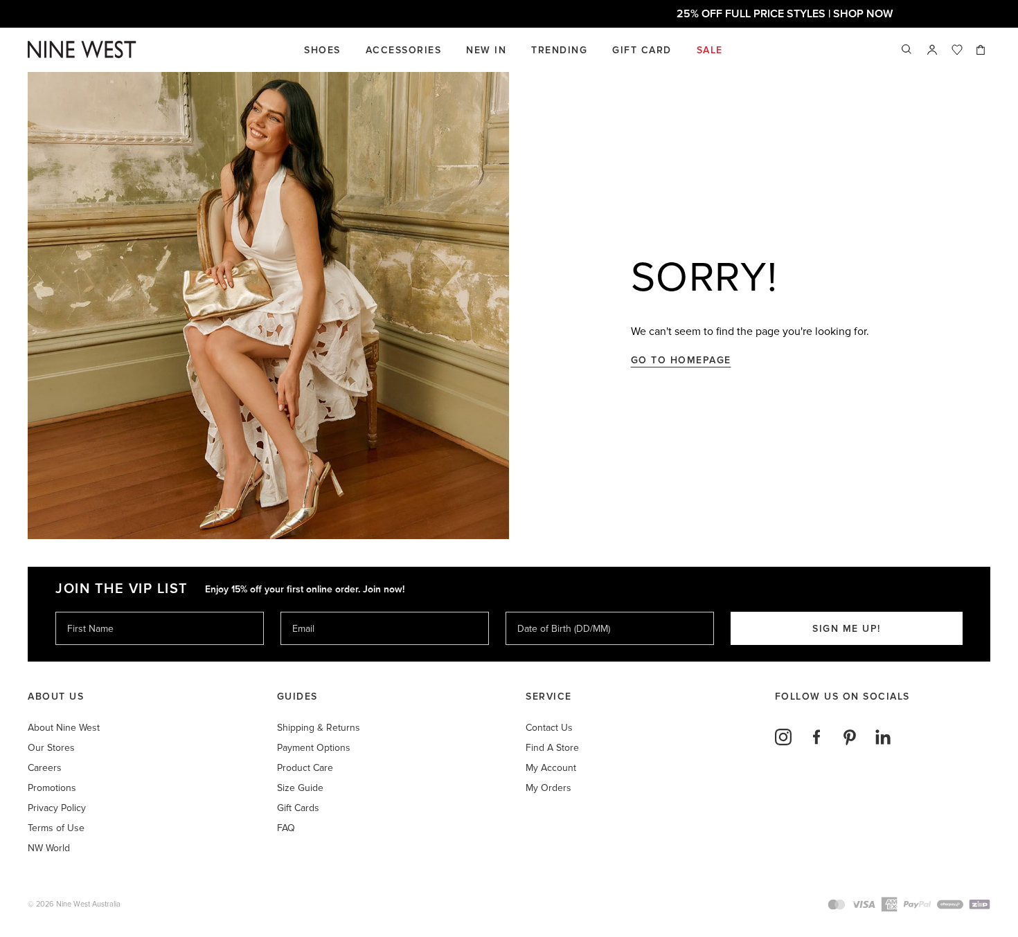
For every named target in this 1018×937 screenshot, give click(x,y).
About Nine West (64, 728)
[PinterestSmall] (849, 737)
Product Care (305, 768)
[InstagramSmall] (783, 737)
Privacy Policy (57, 808)
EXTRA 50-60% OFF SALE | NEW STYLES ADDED (509, 14)
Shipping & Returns (318, 728)
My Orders (548, 788)
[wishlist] (957, 50)
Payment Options (313, 748)
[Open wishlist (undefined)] (957, 50)
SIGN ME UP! (846, 629)
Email (304, 611)
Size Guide (300, 788)
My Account (551, 768)
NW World (49, 848)
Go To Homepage (681, 360)
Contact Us (549, 728)
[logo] (82, 49)
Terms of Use (56, 828)
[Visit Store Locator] (932, 50)
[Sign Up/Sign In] (932, 50)
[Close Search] (907, 50)
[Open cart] (982, 50)
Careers (45, 768)
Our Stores (51, 748)
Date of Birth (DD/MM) (558, 611)
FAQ (286, 828)
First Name (89, 611)
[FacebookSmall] (816, 737)
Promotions (52, 788)
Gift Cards (298, 808)
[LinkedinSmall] (883, 737)
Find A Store (552, 748)
